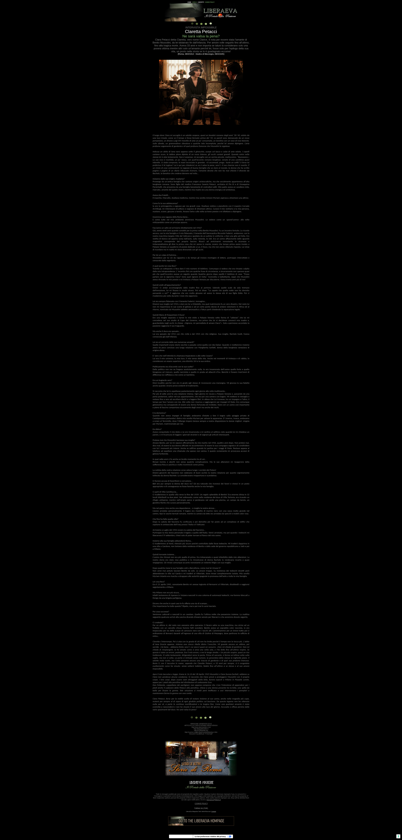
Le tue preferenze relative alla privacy (210, 836)
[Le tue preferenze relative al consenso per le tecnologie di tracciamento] (398, 836)
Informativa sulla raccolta (181, 836)
